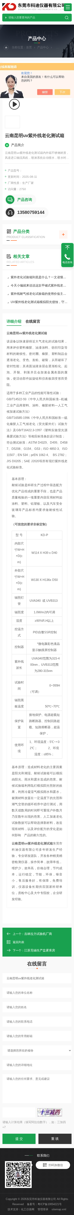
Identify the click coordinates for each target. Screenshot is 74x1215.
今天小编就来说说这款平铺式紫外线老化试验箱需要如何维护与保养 (39, 285)
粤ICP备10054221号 (50, 1204)
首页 (29, 47)
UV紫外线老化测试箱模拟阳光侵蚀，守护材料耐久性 (39, 302)
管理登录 (43, 1209)
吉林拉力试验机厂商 (38, 934)
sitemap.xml (59, 1209)
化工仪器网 (27, 1209)
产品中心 (43, 47)
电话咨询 (67, 262)
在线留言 (32, 321)
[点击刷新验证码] (49, 1112)
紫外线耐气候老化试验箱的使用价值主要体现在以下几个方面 (39, 293)
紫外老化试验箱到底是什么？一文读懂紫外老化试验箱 (39, 277)
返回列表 (18, 942)
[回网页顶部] (67, 247)
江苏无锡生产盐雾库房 (39, 950)
